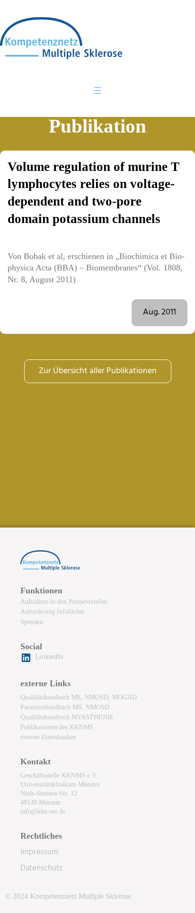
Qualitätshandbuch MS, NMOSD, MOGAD (78, 697)
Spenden (31, 622)
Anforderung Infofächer (52, 611)
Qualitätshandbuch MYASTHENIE (67, 717)
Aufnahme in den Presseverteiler (63, 601)
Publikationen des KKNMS (56, 727)
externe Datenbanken (48, 737)
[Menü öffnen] (97, 90)
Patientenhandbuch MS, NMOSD (64, 707)
